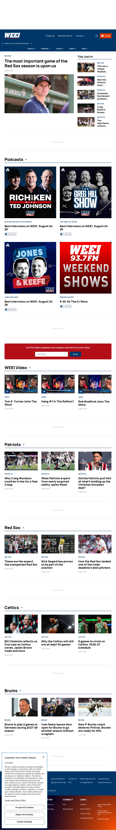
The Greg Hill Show (68, 222)
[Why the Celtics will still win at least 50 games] (58, 624)
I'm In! (75, 354)
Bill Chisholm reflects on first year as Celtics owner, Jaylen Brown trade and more (21, 646)
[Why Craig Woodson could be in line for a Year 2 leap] (21, 461)
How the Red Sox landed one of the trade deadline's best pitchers (94, 564)
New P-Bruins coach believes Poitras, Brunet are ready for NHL (94, 727)
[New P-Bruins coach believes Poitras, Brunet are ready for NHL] (94, 707)
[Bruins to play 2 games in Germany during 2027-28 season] (21, 707)
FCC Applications (86, 782)
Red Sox (8, 56)
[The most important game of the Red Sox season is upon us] (39, 93)
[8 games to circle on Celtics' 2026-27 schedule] (94, 624)
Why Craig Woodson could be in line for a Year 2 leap (21, 481)
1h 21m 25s (67, 306)
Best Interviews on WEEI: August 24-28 (29, 227)
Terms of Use (85, 813)
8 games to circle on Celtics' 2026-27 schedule (91, 644)
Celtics (12, 607)
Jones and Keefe (11, 297)
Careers (83, 804)
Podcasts (14, 159)
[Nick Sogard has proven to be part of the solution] (58, 544)
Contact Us (73, 779)
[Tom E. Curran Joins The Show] (21, 384)
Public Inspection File (87, 779)
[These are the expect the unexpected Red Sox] (21, 544)
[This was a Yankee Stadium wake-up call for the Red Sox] (85, 67)
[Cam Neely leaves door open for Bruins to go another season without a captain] (58, 707)
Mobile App (49, 809)
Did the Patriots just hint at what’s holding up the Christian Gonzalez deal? (94, 483)
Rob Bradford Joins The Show (93, 403)
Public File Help (103, 819)
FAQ (64, 804)
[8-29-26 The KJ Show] (85, 268)
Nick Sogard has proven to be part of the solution (57, 564)
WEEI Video (16, 367)
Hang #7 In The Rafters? (57, 401)
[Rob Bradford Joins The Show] (94, 384)
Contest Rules (103, 779)
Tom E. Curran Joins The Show (21, 402)
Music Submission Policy (104, 805)
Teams (59, 49)
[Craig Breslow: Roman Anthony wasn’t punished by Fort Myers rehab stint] (85, 108)
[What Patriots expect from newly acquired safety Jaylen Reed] (58, 461)
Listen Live (49, 804)
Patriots (101, 76)
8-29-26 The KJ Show (74, 301)
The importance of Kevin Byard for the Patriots (103, 126)
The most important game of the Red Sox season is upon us (36, 63)
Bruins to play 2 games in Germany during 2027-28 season (21, 727)
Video (71, 49)
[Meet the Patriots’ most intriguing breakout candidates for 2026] (85, 81)
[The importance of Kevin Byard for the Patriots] (85, 122)
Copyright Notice (86, 818)
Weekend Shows (67, 297)
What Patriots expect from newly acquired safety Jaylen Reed (55, 481)
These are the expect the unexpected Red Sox (21, 562)
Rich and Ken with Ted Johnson (18, 222)
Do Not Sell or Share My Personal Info (104, 812)
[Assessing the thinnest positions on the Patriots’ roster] (85, 95)
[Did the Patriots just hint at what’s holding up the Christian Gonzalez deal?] (94, 461)
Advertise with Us (65, 36)
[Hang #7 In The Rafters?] (58, 384)
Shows (31, 49)
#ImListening (68, 809)
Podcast (44, 49)
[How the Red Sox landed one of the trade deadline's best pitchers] (94, 544)
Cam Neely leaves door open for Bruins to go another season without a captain (57, 729)
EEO (70, 782)
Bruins (11, 690)
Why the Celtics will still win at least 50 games (57, 642)
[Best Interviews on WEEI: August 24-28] (30, 192)
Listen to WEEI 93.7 (58, 779)
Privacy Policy (85, 809)
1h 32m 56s (11, 234)
